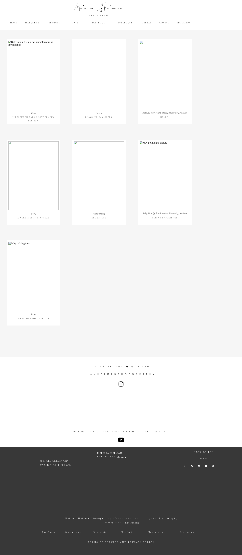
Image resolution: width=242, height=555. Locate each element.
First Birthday (162, 112)
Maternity (173, 112)
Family (99, 113)
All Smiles (99, 218)
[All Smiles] (99, 175)
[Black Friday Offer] (99, 75)
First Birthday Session (34, 318)
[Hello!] (165, 75)
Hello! (164, 117)
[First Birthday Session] (33, 276)
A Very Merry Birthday (33, 218)
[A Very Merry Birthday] (33, 175)
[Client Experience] (165, 175)
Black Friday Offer (98, 117)
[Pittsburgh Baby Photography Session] (33, 75)
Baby (33, 113)
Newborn (183, 112)
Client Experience (165, 218)
